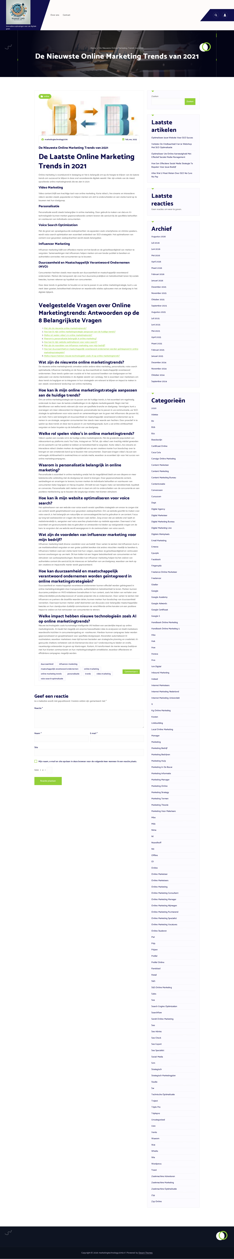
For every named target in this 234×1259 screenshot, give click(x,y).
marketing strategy (160, 792)
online (46, 96)
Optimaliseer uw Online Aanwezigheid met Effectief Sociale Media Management (171, 155)
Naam (38, 733)
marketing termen (159, 798)
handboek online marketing (164, 622)
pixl (153, 937)
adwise (154, 415)
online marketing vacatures (164, 924)
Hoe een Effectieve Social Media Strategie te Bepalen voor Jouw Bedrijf (172, 165)
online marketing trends (51, 674)
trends (88, 674)
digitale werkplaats (160, 534)
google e (155, 616)
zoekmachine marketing (162, 1182)
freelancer (156, 578)
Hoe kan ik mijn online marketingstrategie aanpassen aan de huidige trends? (80, 332)
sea (153, 1000)
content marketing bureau (163, 477)
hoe (153, 647)
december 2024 (158, 362)
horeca (154, 654)
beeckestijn (156, 440)
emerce (154, 547)
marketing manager (160, 780)
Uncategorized (158, 1120)
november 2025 (158, 293)
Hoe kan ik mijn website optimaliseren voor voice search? (70, 342)
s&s (153, 981)
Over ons (55, 15)
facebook (155, 559)
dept (153, 503)
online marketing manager (163, 899)
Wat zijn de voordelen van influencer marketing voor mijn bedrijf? (74, 345)
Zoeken (154, 96)
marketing (156, 742)
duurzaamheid (47, 664)
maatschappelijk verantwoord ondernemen (59, 669)
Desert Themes (146, 1253)
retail (154, 975)
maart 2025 (156, 343)
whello (154, 1151)
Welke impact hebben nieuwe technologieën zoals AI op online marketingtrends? (82, 356)
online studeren (159, 931)
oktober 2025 (157, 299)
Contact (66, 15)
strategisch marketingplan (163, 1075)
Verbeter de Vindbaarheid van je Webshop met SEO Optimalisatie (171, 145)
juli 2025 (155, 318)
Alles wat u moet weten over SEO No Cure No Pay (171, 175)
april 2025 (156, 337)
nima (153, 830)
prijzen (154, 950)
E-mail (94, 733)
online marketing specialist (164, 918)
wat (153, 1145)
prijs (153, 943)
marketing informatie (161, 773)
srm (153, 1063)
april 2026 (156, 262)
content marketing (160, 471)
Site (36, 747)
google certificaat (159, 610)
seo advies (156, 1031)
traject (154, 1101)
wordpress (156, 1164)
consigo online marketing (163, 459)
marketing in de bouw (161, 767)
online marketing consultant (164, 893)
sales (153, 994)
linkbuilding (157, 723)
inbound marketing (160, 673)
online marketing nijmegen (164, 905)
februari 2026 (157, 274)
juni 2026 (155, 249)
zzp (153, 1195)
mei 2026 (155, 255)
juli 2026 (155, 243)
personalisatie (73, 674)
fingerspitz (156, 566)
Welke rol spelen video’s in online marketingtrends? (68, 335)
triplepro (155, 1113)
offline (154, 855)
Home (93, 48)
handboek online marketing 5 (165, 629)
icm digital (156, 666)
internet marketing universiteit (165, 698)
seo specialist (157, 1050)
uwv (153, 1126)
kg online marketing (161, 710)
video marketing (103, 674)
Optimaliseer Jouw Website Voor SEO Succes (172, 138)
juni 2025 (155, 325)
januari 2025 (157, 356)
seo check (156, 1038)
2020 (153, 408)
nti (152, 849)
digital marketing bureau (163, 522)
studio (154, 1082)
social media (157, 1057)
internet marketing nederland (165, 691)
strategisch (156, 1069)
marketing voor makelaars (163, 811)
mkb (153, 824)
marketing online (159, 786)
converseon (157, 490)
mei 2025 (155, 331)
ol (152, 861)
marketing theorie (159, 805)
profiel (154, 956)
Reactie (38, 708)
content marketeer (160, 465)
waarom (155, 1138)
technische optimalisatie (163, 1094)
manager (155, 736)
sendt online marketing (162, 1019)
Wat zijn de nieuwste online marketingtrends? (65, 328)
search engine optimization (164, 1006)
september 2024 (159, 381)
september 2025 (159, 306)
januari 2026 (157, 280)
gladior (154, 584)
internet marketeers (160, 685)
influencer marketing (68, 664)
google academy (159, 597)
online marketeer (159, 874)
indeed (154, 679)
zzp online (156, 1201)
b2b (153, 427)
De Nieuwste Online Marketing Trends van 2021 (121, 48)
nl (152, 836)
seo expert (156, 1044)
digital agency (158, 509)
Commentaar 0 (131, 671)
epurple (155, 553)
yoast (154, 1170)
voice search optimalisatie (52, 678)
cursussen (156, 496)
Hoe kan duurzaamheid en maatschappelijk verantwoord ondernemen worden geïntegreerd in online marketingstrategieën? (91, 350)
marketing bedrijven (160, 754)
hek (153, 641)
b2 (152, 421)
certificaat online (159, 446)
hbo (153, 635)
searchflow (156, 1012)
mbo (153, 817)
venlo (154, 1132)
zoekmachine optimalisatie (164, 1189)
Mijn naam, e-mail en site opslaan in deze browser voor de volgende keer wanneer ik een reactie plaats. (87, 761)
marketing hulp (158, 761)
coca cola (156, 452)
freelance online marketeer (164, 572)
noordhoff (156, 843)
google (154, 591)
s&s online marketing (161, 987)
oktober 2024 (158, 375)
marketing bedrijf (159, 748)
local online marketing (162, 729)
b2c (153, 433)
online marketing (91, 669)
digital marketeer (159, 515)
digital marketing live (161, 528)
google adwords (159, 603)
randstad (155, 968)
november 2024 (159, 369)
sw (152, 1088)
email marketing (158, 540)
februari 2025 (157, 350)
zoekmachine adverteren (163, 1176)
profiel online (157, 962)
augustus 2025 (158, 312)
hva (153, 660)
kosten (154, 717)
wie (153, 1157)
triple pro (155, 1107)
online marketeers (159, 880)
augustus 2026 (158, 236)
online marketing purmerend (164, 912)
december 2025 (158, 287)
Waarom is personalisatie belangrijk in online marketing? (70, 338)
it (152, 704)
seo (153, 1025)
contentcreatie (158, 484)
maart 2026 (156, 268)
